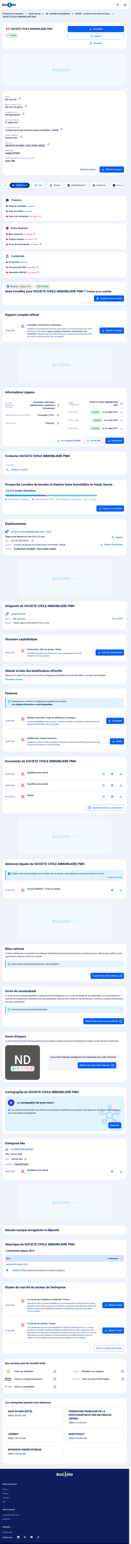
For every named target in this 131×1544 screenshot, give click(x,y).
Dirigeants (101, 185)
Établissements (78, 185)
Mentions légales (88, 169)
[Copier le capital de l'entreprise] (58, 423)
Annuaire (6, 1498)
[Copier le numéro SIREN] (19, 98)
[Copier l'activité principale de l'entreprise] (58, 405)
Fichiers (6, 1494)
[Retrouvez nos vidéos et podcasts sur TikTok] (38, 1537)
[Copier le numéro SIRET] (25, 106)
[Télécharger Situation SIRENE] (121, 420)
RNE (13, 161)
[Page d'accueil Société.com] (9, 4)
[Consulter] (112, 774)
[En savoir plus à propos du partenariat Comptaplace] (54, 1386)
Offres (5, 1489)
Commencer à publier (114, 877)
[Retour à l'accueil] (64, 1474)
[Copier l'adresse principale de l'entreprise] (48, 144)
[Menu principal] (125, 5)
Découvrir (114, 1125)
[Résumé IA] (103, 774)
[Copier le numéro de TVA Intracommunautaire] (23, 113)
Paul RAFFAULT (21, 1164)
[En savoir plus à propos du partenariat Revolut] (54, 1379)
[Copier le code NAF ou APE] (61, 129)
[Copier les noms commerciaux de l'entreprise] (121, 403)
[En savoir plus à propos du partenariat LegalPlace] (54, 1371)
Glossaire (6, 1519)
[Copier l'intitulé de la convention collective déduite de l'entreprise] (58, 415)
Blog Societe (7, 1532)
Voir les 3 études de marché (109, 1348)
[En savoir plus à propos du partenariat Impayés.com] (122, 1371)
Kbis (40, 185)
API (4, 1502)
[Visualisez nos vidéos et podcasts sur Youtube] (31, 1537)
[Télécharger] (121, 774)
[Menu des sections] (5, 185)
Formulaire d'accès (14, 679)
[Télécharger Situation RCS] (121, 412)
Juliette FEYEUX (12, 153)
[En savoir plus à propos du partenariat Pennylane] (122, 1379)
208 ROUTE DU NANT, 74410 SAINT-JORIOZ (25, 145)
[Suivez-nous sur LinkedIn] (18, 1537)
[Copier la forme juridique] (21, 136)
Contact (57, 185)
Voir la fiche (117, 618)
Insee (7, 161)
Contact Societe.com (11, 1515)
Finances (121, 185)
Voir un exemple (57, 336)
